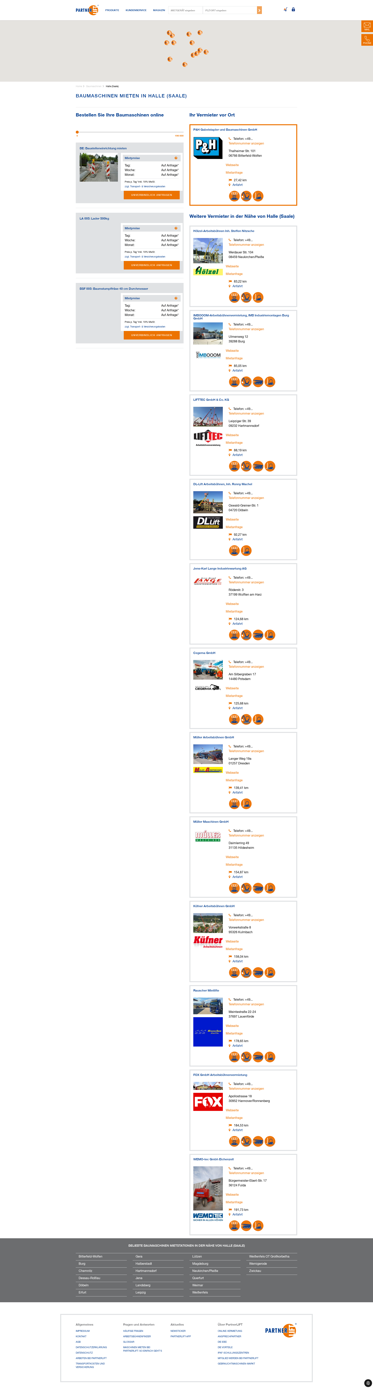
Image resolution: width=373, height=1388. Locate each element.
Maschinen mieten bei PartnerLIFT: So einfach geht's (142, 1349)
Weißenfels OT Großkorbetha (269, 1256)
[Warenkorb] (285, 9)
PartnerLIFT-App (181, 1336)
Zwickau (255, 1271)
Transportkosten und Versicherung (90, 1366)
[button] (192, 42)
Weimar (197, 1285)
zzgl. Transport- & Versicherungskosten (145, 187)
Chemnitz (85, 1271)
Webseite (232, 165)
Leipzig (141, 1292)
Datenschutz (84, 1353)
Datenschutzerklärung (91, 1347)
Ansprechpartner (229, 1336)
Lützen (197, 1256)
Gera (139, 1256)
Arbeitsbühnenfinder (137, 1336)
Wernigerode (258, 1263)
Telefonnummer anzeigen (246, 143)
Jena (139, 1278)
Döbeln (84, 1285)
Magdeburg (200, 1263)
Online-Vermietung (230, 1331)
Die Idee (222, 1342)
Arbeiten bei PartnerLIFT (91, 1358)
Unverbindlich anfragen (151, 194)
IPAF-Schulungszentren (233, 1353)
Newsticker (178, 1331)
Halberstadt (144, 1263)
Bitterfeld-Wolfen (90, 1256)
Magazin (159, 10)
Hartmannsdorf (146, 1271)
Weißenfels (200, 1292)
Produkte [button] (112, 10)
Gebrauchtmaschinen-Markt (236, 1364)
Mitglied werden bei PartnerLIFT (238, 1358)
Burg (82, 1263)
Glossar (128, 1342)
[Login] (293, 9)
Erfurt (82, 1292)
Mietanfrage (234, 172)
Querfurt (198, 1278)
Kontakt (81, 1336)
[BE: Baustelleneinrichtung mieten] (99, 167)
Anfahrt (238, 185)
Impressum (83, 1331)
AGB (78, 1342)
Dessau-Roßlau (89, 1278)
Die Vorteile (225, 1347)
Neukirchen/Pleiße (205, 1271)
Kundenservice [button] (136, 10)
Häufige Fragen (133, 1331)
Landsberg (143, 1285)
